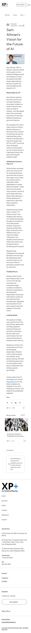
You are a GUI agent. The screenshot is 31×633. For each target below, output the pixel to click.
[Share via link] (20, 402)
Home (4, 496)
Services (4, 501)
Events (15, 15)
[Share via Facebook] (7, 402)
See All (23, 415)
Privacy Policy (6, 619)
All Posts (7, 15)
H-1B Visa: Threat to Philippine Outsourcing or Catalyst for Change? (16, 435)
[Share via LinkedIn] (16, 402)
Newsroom (5, 515)
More (21, 15)
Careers (4, 519)
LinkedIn (4, 581)
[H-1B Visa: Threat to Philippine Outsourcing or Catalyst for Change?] (16, 424)
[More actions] (23, 25)
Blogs (8, 397)
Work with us (6, 611)
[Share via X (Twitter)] (11, 402)
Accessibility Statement (9, 622)
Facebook (5, 578)
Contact (4, 510)
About (4, 505)
